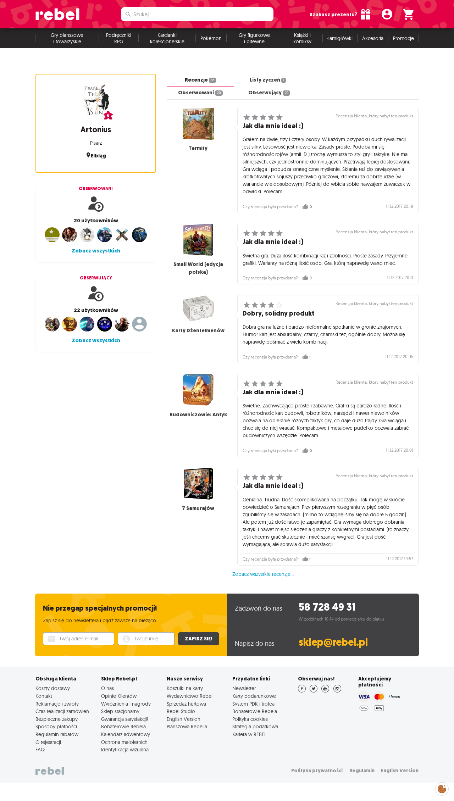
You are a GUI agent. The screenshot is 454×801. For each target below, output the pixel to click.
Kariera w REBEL (249, 734)
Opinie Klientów (119, 696)
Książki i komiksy (302, 38)
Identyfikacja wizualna (125, 749)
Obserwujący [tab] (268, 92)
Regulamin (362, 770)
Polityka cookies (250, 719)
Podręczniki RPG (118, 38)
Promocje (403, 38)
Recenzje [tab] (199, 79)
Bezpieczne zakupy (56, 719)
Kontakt (43, 696)
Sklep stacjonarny (120, 711)
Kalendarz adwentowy (125, 734)
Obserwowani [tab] (199, 92)
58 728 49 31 (327, 607)
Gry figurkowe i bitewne (254, 38)
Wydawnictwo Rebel (189, 696)
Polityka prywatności (317, 770)
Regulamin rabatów (56, 734)
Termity (198, 148)
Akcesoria (372, 38)
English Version (183, 719)
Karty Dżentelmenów (198, 330)
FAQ (40, 749)
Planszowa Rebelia (187, 726)
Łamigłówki (340, 38)
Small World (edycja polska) (198, 268)
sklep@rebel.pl (333, 642)
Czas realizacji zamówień (62, 711)
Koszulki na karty (185, 688)
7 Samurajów (198, 508)
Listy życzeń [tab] (267, 79)
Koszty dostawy (52, 688)
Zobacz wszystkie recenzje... (263, 574)
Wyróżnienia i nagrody (126, 704)
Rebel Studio (181, 711)
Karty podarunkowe (254, 696)
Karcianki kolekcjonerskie (167, 38)
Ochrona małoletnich (124, 742)
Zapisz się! (198, 638)
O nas (107, 688)
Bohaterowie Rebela (123, 726)
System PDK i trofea (253, 704)
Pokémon (211, 38)
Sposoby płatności (56, 726)
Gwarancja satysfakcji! (124, 719)
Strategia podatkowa (255, 726)
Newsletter (244, 688)
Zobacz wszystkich (96, 250)
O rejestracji (48, 742)
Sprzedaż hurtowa (186, 704)
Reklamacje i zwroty (57, 704)
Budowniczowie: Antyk (198, 414)
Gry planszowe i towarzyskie (67, 38)
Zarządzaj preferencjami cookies (442, 788)
